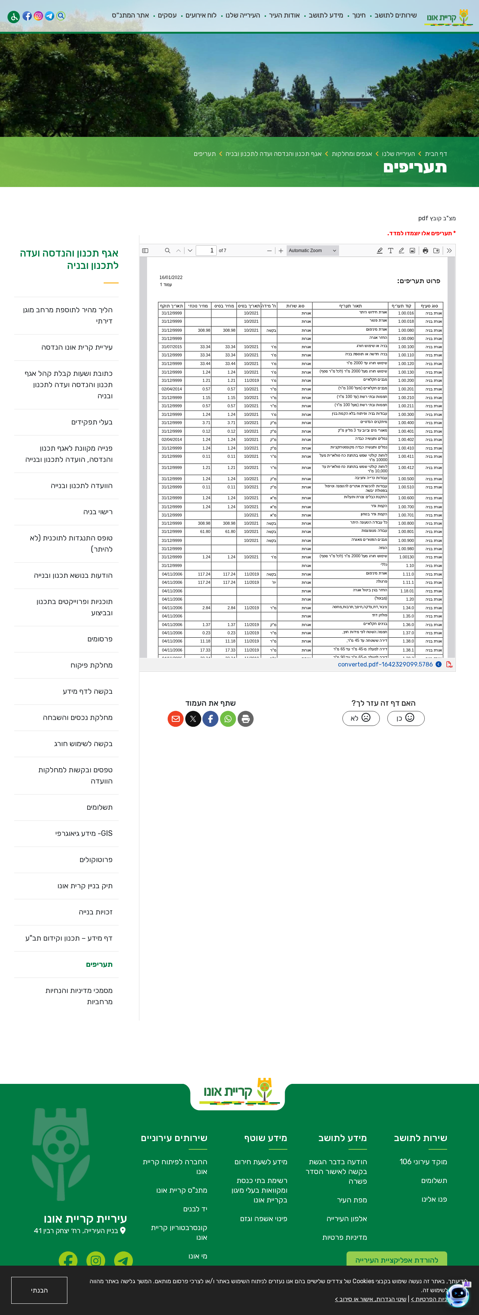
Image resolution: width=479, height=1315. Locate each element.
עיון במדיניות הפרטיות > (439, 1299)
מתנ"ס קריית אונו (181, 1190)
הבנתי (39, 1290)
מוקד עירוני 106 (423, 1161)
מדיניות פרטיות (344, 1237)
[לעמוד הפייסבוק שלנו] (27, 16)
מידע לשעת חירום (260, 1161)
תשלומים (434, 1180)
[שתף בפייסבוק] (211, 719)
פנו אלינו (434, 1199)
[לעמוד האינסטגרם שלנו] (38, 16)
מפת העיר (352, 1199)
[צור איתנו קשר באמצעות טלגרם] (49, 16)
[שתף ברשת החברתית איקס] (193, 719)
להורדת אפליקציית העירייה (397, 1260)
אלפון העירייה (346, 1218)
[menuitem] (391, 16)
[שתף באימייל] (176, 719)
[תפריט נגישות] (13, 17)
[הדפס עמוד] (246, 719)
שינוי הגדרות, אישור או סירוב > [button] (370, 1299)
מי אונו (197, 1255)
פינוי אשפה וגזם (263, 1218)
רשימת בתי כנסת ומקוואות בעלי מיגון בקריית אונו (259, 1190)
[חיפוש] (60, 16)
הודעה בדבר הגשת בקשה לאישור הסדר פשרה (336, 1171)
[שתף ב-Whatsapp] (228, 719)
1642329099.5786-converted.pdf (364, 663)
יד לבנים (195, 1208)
